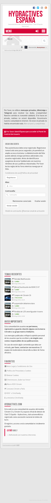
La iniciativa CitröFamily (14, 398)
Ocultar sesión (40, 201)
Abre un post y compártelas (34, 123)
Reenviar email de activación (34, 211)
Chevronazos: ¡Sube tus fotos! (18, 380)
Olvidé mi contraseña (13, 211)
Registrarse (11, 178)
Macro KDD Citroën (14, 384)
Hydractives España (25, 17)
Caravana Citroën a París (15, 389)
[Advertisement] (25, 80)
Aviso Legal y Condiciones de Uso (19, 366)
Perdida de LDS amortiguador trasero (28, 311)
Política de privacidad (30, 173)
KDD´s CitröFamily (13, 393)
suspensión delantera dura (24, 303)
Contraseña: (10, 191)
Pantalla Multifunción (22, 279)
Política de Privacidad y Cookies (19, 371)
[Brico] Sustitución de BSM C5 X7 (26, 287)
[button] (37, 31)
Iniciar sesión (12, 206)
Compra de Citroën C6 (22, 295)
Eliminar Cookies (12, 375)
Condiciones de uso (12, 173)
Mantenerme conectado (22, 201)
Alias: (7, 182)
